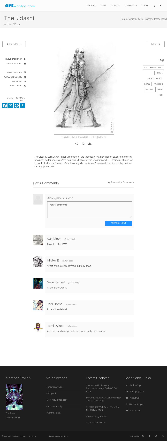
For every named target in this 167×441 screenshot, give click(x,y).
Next (155, 44)
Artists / (133, 19)
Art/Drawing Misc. (153, 67)
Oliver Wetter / (146, 19)
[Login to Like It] (77, 144)
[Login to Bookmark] (83, 144)
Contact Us (135, 410)
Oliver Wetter (13, 24)
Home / (125, 19)
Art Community (54, 406)
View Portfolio (14, 63)
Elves (147, 84)
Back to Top (135, 385)
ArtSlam (32, 436)
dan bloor (54, 238)
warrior (158, 84)
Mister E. (53, 260)
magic (160, 89)
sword (149, 89)
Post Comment (118, 223)
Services (115, 6)
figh (161, 95)
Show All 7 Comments (122, 182)
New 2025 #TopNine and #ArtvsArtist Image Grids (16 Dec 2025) (102, 388)
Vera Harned (56, 282)
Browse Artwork (55, 387)
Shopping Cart (137, 391)
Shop (103, 6)
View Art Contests (94, 422)
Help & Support (136, 404)
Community (131, 6)
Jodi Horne (54, 304)
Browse (91, 6)
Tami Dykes (55, 325)
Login (145, 6)
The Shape (10, 413)
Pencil (159, 73)
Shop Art (51, 393)
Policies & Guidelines (58, 436)
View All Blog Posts (95, 416)
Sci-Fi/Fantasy (155, 78)
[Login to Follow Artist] (89, 144)
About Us (134, 398)
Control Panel (54, 413)
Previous (14, 44)
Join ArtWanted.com (57, 400)
